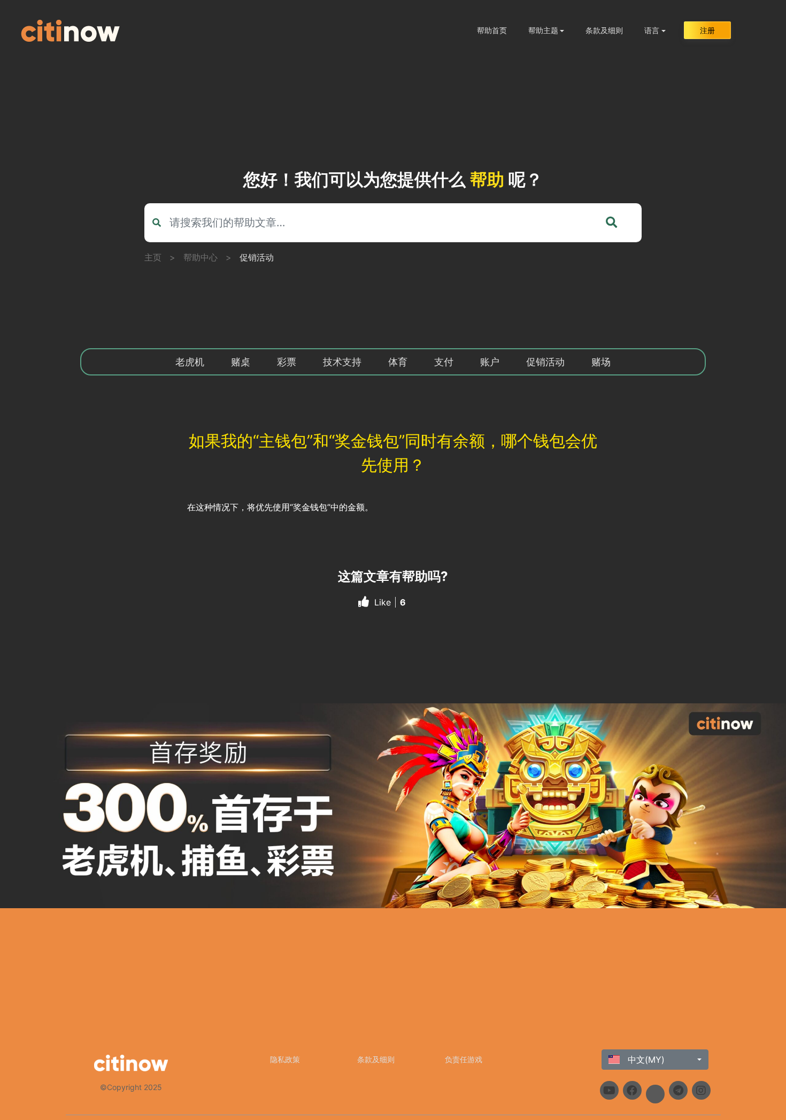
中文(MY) (645, 1059)
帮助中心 (200, 257)
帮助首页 (492, 30)
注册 (707, 30)
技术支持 (342, 361)
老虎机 (189, 361)
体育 (397, 361)
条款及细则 (604, 30)
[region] (393, 805)
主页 (152, 257)
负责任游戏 (463, 1059)
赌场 (601, 361)
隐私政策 (285, 1059)
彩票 (286, 361)
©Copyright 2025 (131, 1087)
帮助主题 (543, 30)
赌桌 (240, 361)
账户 (489, 361)
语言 (651, 30)
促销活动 (257, 257)
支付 (443, 361)
